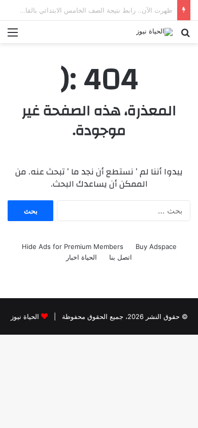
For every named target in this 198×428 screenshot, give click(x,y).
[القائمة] (13, 35)
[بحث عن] (185, 35)
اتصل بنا (120, 257)
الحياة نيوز (25, 316)
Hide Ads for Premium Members (72, 246)
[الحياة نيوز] (154, 32)
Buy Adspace (156, 246)
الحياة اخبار (81, 257)
